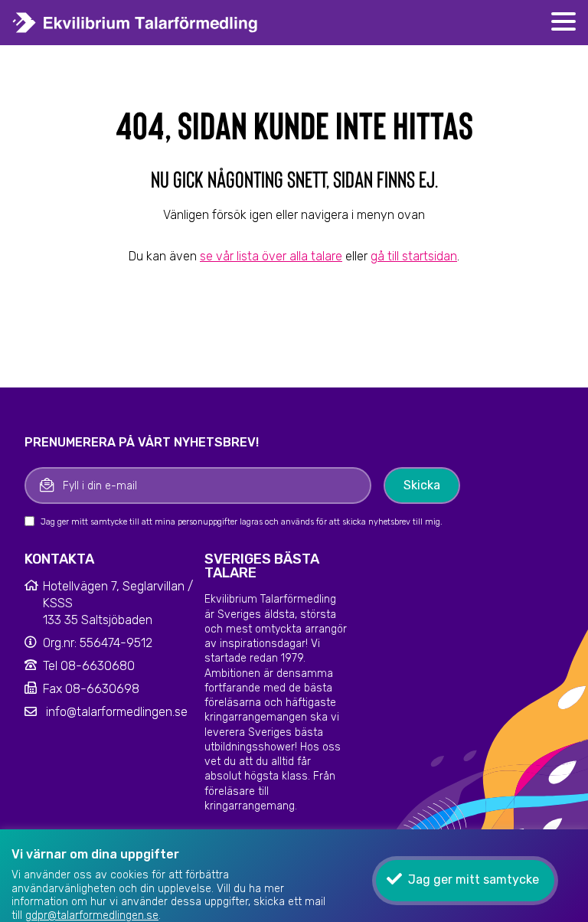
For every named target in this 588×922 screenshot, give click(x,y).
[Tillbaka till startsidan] (181, 22)
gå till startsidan (414, 256)
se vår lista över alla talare (271, 256)
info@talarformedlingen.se (117, 712)
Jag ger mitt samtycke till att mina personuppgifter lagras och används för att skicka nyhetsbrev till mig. (242, 522)
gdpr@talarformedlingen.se (91, 915)
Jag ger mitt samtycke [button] (473, 879)
